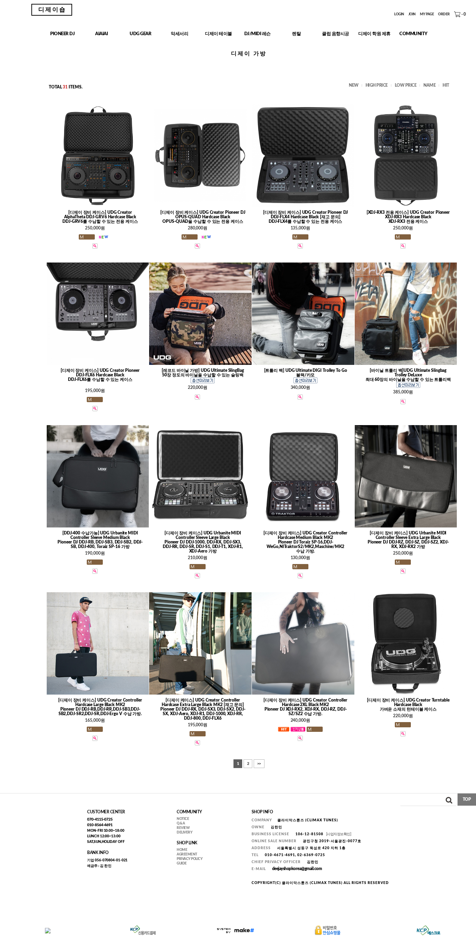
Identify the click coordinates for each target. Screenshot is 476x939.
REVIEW (183, 828)
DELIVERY (184, 832)
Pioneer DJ (62, 34)
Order (444, 14)
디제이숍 (52, 9)
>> (259, 764)
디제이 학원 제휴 (374, 34)
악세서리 (179, 34)
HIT (446, 85)
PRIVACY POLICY (189, 859)
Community (413, 34)
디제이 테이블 (218, 34)
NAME (429, 85)
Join (412, 14)
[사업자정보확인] (338, 834)
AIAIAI (101, 34)
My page (427, 14)
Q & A (181, 823)
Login (399, 14)
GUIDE (182, 863)
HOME (182, 850)
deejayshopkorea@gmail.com (297, 869)
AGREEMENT (187, 854)
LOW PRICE (406, 85)
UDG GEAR (140, 34)
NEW (354, 85)
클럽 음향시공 (335, 34)
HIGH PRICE (377, 85)
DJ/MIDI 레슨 (257, 34)
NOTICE (183, 819)
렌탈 (296, 34)
